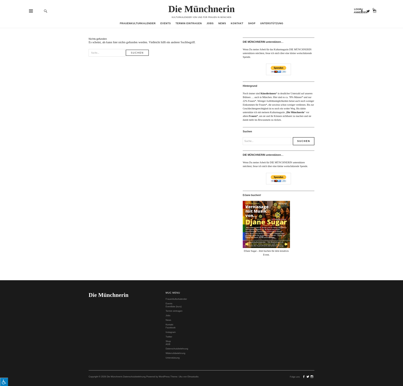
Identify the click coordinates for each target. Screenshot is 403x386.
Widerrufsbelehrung (175, 353)
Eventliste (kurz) (174, 306)
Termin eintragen (189, 23)
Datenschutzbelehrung (177, 348)
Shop (251, 23)
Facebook (361, 11)
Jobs (210, 23)
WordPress (164, 376)
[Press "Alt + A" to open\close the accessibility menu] (4, 382)
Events (165, 23)
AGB (168, 344)
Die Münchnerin (201, 9)
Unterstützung (271, 23)
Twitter (169, 336)
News (222, 23)
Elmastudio (193, 376)
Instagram (171, 332)
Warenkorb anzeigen (370, 9)
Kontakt (237, 23)
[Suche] (45, 11)
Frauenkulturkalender (138, 23)
